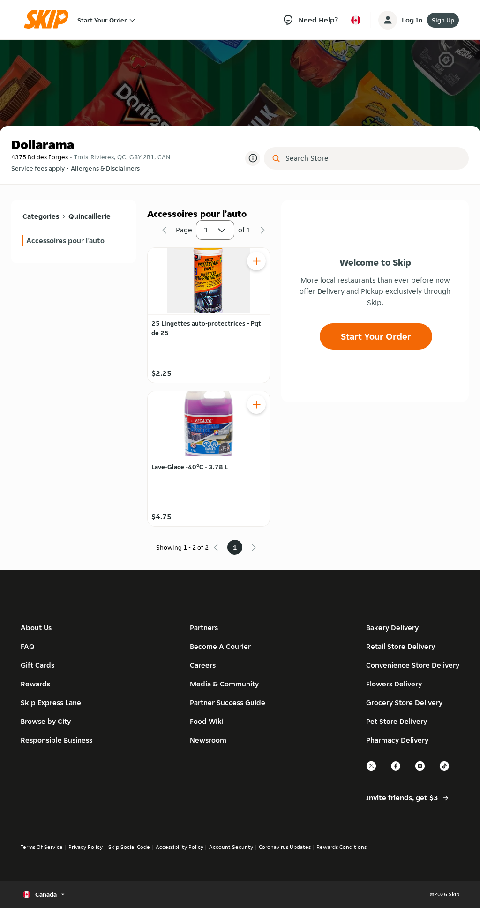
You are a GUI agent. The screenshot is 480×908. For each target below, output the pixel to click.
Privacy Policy (85, 846)
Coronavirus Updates (285, 846)
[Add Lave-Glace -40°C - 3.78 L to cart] (256, 404)
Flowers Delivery (394, 684)
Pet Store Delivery (396, 721)
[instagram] (420, 769)
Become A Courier (220, 646)
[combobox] (373, 158)
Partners (204, 628)
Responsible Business (56, 740)
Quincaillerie (89, 216)
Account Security (231, 846)
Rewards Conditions (341, 846)
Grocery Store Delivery (404, 702)
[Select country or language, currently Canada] (356, 20)
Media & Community (224, 684)
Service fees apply (38, 168)
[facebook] (396, 769)
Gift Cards (37, 665)
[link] (73, 241)
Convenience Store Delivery (412, 665)
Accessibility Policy (179, 846)
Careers (203, 665)
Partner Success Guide (227, 702)
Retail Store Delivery (400, 646)
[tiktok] (444, 769)
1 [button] (206, 230)
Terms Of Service (42, 846)
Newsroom (208, 740)
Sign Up (443, 20)
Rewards (35, 684)
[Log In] (387, 20)
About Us (36, 628)
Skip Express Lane (51, 702)
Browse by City (46, 721)
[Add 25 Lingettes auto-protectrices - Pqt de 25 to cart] (256, 261)
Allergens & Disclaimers (105, 168)
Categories (40, 216)
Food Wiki (207, 721)
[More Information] (252, 158)
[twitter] (371, 769)
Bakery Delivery (392, 628)
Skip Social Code (129, 846)
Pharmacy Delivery (397, 740)
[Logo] (49, 20)
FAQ (28, 646)
